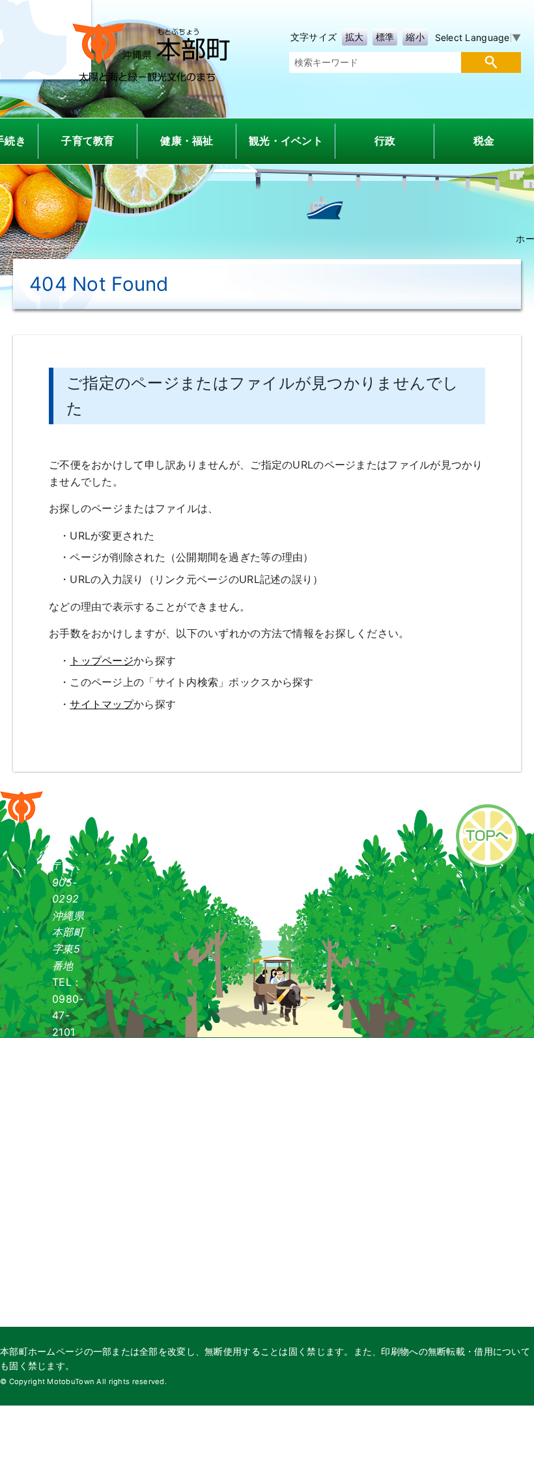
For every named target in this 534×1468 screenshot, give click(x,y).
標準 (385, 36)
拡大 (354, 36)
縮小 (415, 36)
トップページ (102, 660)
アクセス (257, 796)
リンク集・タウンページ (475, 796)
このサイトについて (348, 796)
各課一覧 (194, 796)
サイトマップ (102, 704)
